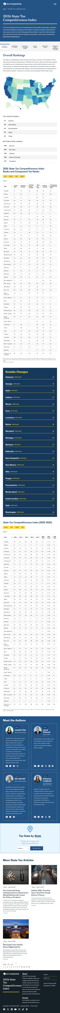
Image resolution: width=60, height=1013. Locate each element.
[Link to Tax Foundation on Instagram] (19, 1009)
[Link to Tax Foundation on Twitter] (8, 1009)
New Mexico (14, 465)
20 (24, 967)
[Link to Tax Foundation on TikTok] (23, 1009)
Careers (46, 974)
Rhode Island (14, 492)
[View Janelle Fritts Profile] (7, 766)
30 (29, 967)
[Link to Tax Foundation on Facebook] (4, 1009)
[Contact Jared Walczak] (42, 766)
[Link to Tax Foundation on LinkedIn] (11, 1009)
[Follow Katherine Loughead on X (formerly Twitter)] (46, 817)
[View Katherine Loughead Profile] (35, 817)
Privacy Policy (34, 1006)
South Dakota (12, 124)
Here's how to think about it (11, 36)
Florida (10, 136)
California (12, 153)
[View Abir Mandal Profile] (7, 817)
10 (21, 967)
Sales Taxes (35, 47)
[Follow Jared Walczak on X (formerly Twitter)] (46, 766)
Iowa (11, 411)
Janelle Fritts (20, 730)
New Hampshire (12, 128)
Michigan (13, 438)
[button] (11, 186)
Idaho (11, 390)
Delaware (13, 377)
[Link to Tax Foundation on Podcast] (26, 1009)
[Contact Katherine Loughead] (42, 817)
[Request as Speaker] (10, 766)
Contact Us (46, 978)
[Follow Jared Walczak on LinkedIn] (49, 766)
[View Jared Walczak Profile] (35, 766)
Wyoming (11, 120)
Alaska (10, 132)
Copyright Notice (24, 1006)
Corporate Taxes (15, 47)
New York (11, 145)
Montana (12, 445)
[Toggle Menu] (55, 4)
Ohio (11, 472)
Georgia (12, 384)
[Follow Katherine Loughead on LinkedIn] (49, 817)
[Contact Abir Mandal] (14, 817)
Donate (25, 998)
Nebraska (13, 451)
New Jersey (12, 149)
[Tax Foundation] (12, 4)
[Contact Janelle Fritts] (14, 766)
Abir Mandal (20, 779)
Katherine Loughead (47, 780)
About (24, 974)
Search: (5, 181)
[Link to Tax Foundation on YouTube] (15, 1009)
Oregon (12, 478)
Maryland (13, 431)
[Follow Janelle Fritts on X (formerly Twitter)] (17, 766)
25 (26, 967)
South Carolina (15, 499)
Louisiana (13, 418)
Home (4, 9)
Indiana (12, 397)
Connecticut (12, 161)
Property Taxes (45, 47)
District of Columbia (14, 157)
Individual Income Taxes (25, 47)
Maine (12, 424)
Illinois (12, 404)
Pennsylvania (15, 485)
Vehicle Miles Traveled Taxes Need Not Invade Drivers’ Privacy (41, 893)
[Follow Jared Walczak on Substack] (52, 766)
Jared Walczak (46, 731)
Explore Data (37, 848)
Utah (11, 505)
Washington (14, 512)
